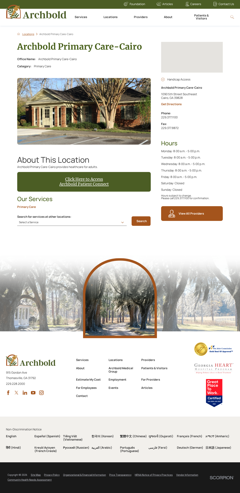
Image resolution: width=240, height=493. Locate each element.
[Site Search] (232, 17)
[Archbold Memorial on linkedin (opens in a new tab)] (25, 392)
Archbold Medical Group (121, 369)
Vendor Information (187, 475)
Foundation (137, 4)
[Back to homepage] (18, 34)
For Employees (86, 388)
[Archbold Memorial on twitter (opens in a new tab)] (16, 392)
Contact (82, 396)
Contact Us (226, 4)
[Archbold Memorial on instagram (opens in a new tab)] (41, 392)
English (11, 436)
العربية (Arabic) (102, 447)
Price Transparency (120, 475)
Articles (167, 4)
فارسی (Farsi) (157, 447)
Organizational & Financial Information (84, 475)
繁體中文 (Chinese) (133, 436)
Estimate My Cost (88, 379)
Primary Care (26, 206)
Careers (195, 4)
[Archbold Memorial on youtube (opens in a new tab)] (33, 392)
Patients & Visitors (201, 16)
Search (142, 221)
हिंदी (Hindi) (13, 447)
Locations (110, 17)
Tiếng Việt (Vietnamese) (73, 437)
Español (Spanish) (47, 436)
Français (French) (189, 436)
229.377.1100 (184, 117)
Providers (141, 17)
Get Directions (171, 104)
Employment (117, 379)
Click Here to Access (84, 179)
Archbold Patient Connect (84, 184)
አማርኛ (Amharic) (217, 436)
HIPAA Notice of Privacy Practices (154, 475)
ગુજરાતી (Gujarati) (160, 436)
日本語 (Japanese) (218, 447)
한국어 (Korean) (103, 436)
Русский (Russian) (76, 447)
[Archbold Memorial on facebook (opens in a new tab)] (8, 392)
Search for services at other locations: (44, 216)
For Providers (150, 379)
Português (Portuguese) (129, 449)
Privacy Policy (52, 475)
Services (81, 17)
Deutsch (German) (190, 447)
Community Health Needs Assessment (30, 479)
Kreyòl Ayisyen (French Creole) (45, 449)
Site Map (36, 475)
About (168, 17)
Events (113, 388)
